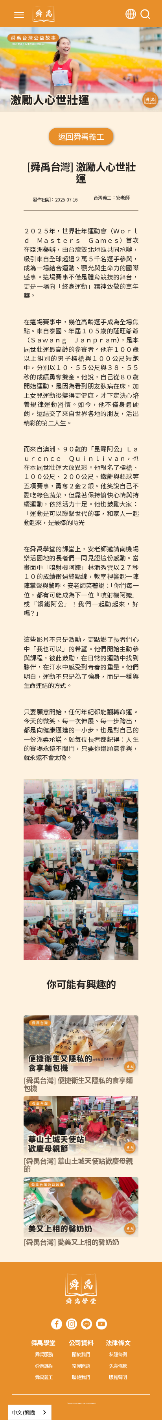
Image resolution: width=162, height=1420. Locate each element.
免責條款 (118, 1365)
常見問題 (81, 1365)
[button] (19, 16)
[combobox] (30, 1412)
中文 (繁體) (23, 1412)
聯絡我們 (81, 1377)
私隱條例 (118, 1354)
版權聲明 (118, 1377)
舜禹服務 (44, 1354)
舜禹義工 (44, 1377)
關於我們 (81, 1354)
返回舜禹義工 (81, 136)
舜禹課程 (44, 1365)
